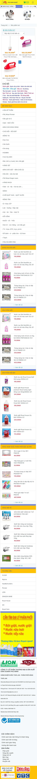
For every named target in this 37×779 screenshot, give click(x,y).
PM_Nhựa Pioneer (9, 114)
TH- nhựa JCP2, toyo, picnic (12, 229)
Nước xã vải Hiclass (26, 99)
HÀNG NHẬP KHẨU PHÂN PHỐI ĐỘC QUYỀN (17, 447)
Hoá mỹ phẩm (7, 157)
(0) (27, 2)
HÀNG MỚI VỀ (6, 508)
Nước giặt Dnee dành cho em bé (17, 102)
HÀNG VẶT (6, 165)
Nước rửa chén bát (26, 86)
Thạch (5, 238)
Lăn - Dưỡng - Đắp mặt (10, 208)
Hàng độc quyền (8, 753)
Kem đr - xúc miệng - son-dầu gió (14, 225)
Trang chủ (4, 25)
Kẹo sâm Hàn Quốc (17, 93)
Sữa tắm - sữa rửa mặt (10, 174)
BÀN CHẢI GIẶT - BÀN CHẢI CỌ (13, 170)
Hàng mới (6, 759)
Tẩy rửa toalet (7, 91)
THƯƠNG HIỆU (7, 571)
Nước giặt (6, 86)
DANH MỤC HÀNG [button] (8, 6)
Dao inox (6, 140)
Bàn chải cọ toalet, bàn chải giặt (13, 161)
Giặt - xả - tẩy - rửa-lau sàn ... (13, 187)
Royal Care (5, 609)
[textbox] (29, 6)
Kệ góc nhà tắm (26, 97)
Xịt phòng (25, 89)
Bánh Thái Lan (29, 93)
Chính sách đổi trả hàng (9, 740)
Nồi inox (5, 100)
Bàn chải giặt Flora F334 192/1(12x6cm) (27, 56)
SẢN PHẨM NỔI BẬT (8, 373)
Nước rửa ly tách (15, 86)
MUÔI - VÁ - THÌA (9, 221)
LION (3, 592)
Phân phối (6, 751)
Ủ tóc (4, 95)
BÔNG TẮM (6, 199)
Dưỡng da (5, 97)
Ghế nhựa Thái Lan (15, 97)
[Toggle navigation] (32, 2)
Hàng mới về (7, 755)
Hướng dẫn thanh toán (9, 745)
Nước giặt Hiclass (14, 99)
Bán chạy (6, 757)
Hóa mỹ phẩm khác (9, 242)
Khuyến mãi (6, 761)
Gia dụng (6, 148)
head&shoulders (7, 584)
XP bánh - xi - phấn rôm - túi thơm (14, 233)
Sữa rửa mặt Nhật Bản (13, 95)
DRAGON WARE (7, 596)
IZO (3, 605)
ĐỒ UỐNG (6, 216)
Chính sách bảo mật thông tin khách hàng (15, 737)
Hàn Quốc (6, 144)
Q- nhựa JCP (7, 204)
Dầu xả (19, 89)
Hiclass (5, 102)
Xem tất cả (18, 305)
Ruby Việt (16, 711)
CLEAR (4, 575)
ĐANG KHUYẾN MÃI (8, 247)
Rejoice (4, 579)
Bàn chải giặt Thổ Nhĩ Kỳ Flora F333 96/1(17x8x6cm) (10, 79)
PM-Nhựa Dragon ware (10, 178)
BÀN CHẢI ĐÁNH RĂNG (10, 127)
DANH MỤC (8, 106)
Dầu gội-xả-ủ (7, 119)
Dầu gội (13, 89)
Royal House (6, 601)
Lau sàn (14, 91)
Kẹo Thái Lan (7, 93)
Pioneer (4, 588)
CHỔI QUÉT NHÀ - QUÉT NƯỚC (13, 195)
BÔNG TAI (6, 136)
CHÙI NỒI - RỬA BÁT (10, 131)
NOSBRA (6, 153)
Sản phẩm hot (15, 25)
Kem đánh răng (22, 91)
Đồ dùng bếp (25, 95)
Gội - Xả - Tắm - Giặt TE (11, 212)
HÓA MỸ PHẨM (8, 110)
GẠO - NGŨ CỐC (8, 123)
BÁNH (5, 191)
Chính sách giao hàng (9, 742)
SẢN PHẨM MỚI (7, 310)
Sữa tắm (6, 89)
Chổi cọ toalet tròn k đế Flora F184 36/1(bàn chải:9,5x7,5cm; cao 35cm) (10, 56)
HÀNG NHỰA (7, 182)
